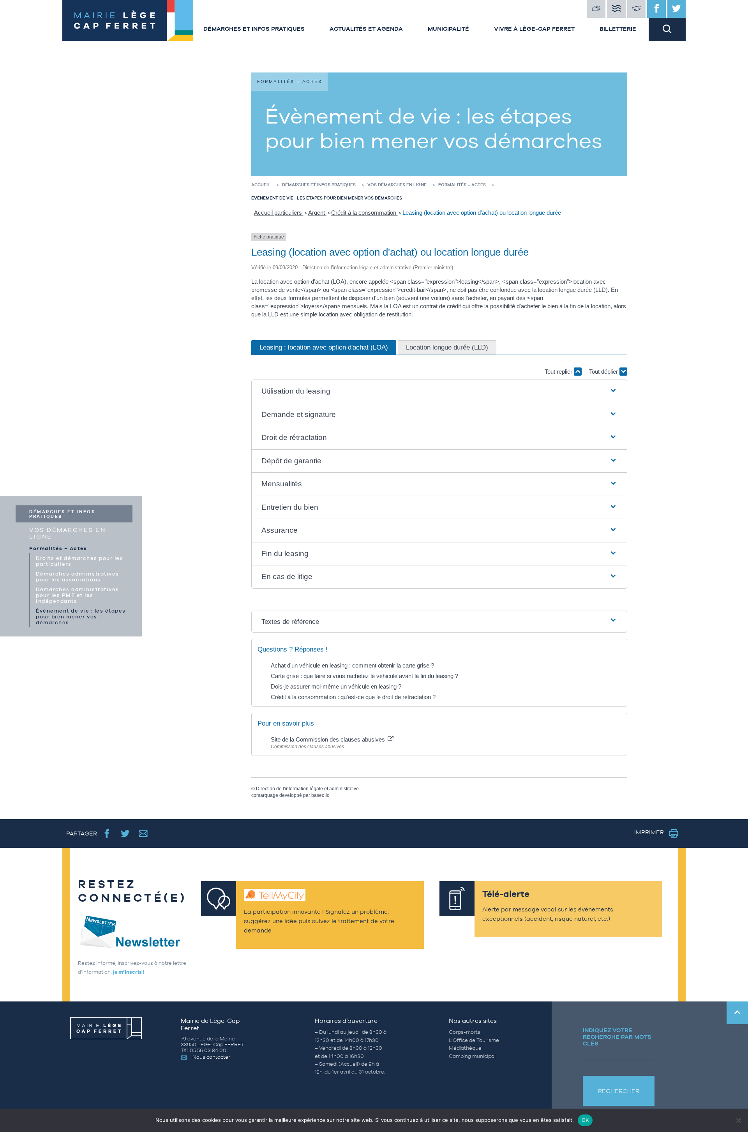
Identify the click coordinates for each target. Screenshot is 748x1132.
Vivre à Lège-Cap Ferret (534, 28)
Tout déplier (604, 371)
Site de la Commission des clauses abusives (328, 739)
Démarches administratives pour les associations (77, 576)
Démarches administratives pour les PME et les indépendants (77, 595)
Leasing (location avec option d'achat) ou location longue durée (481, 212)
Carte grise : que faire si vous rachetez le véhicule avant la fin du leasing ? (364, 676)
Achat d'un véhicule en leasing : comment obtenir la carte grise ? (352, 665)
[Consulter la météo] (596, 9)
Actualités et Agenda (366, 28)
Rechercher (618, 1091)
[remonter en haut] (737, 1012)
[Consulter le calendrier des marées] (616, 9)
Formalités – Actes (58, 548)
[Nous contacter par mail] (143, 833)
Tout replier (559, 371)
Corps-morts (464, 1032)
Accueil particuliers (278, 212)
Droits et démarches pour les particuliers (79, 561)
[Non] (738, 1120)
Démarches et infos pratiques (254, 28)
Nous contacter (211, 1057)
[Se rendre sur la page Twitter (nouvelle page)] (125, 833)
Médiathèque (465, 1048)
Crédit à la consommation (364, 212)
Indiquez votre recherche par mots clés (617, 1037)
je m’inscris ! (129, 972)
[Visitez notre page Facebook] (656, 9)
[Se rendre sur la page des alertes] (636, 9)
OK (585, 1120)
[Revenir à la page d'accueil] (126, 20)
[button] (439, 391)
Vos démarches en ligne (67, 532)
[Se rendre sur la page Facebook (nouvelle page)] (107, 833)
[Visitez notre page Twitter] (676, 9)
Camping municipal (472, 1056)
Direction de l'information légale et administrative (307, 788)
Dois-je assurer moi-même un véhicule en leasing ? (336, 686)
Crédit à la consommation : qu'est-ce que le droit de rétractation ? (353, 697)
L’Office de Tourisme (474, 1040)
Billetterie (618, 28)
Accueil (260, 184)
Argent (317, 212)
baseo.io (320, 795)
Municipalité (448, 28)
